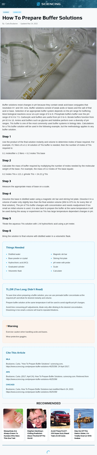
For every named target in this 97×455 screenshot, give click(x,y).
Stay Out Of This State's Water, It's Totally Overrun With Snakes (83, 434)
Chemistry (17, 12)
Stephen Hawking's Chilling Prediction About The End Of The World (36, 434)
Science (6, 12)
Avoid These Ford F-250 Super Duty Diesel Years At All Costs (60, 433)
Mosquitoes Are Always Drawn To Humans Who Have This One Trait (11, 434)
